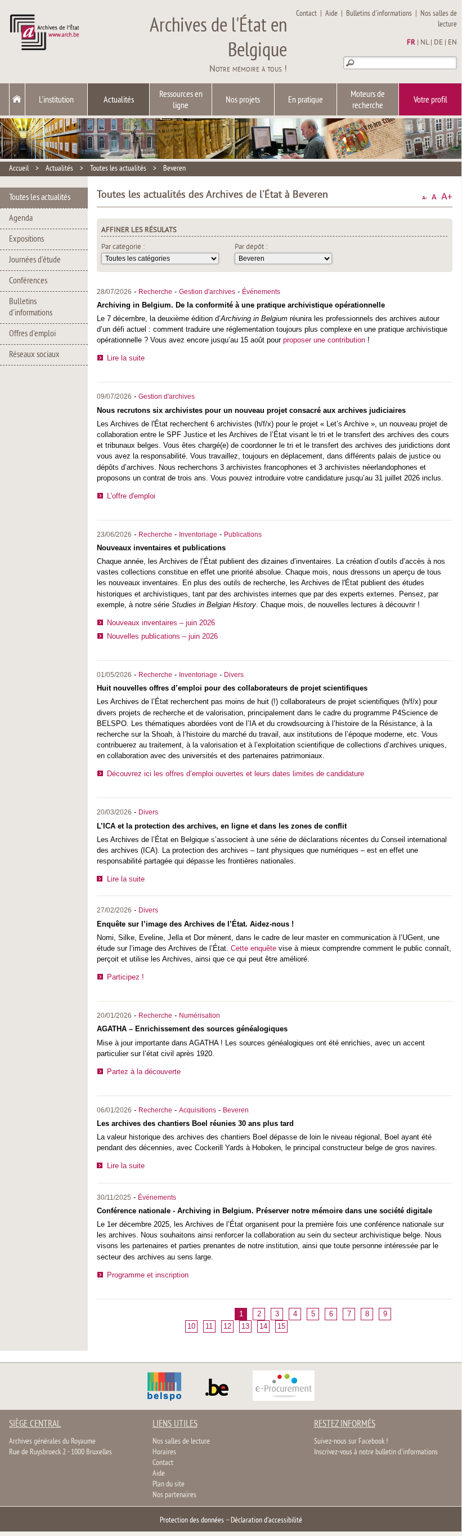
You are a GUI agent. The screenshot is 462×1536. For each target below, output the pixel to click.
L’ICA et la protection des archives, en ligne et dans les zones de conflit (222, 826)
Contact (306, 13)
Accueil (19, 168)
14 (263, 1326)
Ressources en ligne (181, 100)
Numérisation (199, 1015)
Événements (261, 291)
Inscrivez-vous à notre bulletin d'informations (376, 1452)
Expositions (26, 239)
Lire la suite (126, 358)
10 (191, 1326)
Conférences (28, 281)
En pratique (305, 100)
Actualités (119, 100)
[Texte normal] (434, 197)
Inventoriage (198, 534)
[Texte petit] (424, 197)
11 (209, 1326)
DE (438, 42)
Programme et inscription (148, 1275)
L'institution (56, 100)
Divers (234, 674)
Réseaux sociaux (34, 354)
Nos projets (243, 100)
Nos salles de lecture (438, 19)
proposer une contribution (324, 340)
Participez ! (125, 977)
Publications (243, 534)
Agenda (21, 218)
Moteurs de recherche (368, 100)
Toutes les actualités (118, 168)
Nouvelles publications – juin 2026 (162, 636)
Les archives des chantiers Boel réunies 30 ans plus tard (195, 1123)
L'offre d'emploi (131, 496)
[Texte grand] (446, 197)
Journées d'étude (35, 260)
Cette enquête (253, 948)
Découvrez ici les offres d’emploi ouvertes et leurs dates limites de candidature (235, 773)
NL (424, 42)
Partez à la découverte (144, 1071)
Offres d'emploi (32, 334)
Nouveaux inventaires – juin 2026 (161, 622)
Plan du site (168, 1484)
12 (227, 1326)
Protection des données (192, 1520)
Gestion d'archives (207, 291)
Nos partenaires (174, 1495)
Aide (331, 13)
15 (281, 1326)
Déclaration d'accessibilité (266, 1520)
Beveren (174, 168)
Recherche (155, 291)
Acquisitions (197, 1110)
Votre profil (430, 100)
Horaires (164, 1452)
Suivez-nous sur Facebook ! (351, 1441)
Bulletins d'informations (379, 13)
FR (411, 42)
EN (452, 42)
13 (245, 1326)
